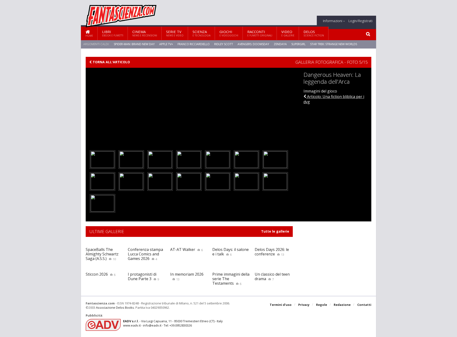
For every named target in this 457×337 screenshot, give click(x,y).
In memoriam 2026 (187, 276)
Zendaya (280, 44)
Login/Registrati (360, 21)
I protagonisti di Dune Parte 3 (143, 276)
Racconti (259, 33)
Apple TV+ (166, 44)
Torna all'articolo (111, 62)
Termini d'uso (281, 305)
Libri (112, 33)
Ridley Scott (223, 44)
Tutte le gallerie (275, 231)
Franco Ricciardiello (194, 44)
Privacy (303, 305)
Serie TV (175, 33)
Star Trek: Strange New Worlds (333, 44)
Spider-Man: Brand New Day (134, 44)
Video (287, 33)
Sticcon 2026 (100, 274)
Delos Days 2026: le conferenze (272, 252)
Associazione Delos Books (115, 307)
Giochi (228, 33)
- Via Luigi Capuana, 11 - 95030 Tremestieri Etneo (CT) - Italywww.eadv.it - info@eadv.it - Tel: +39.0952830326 (173, 323)
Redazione (342, 305)
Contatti (364, 305)
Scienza (201, 33)
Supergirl (298, 44)
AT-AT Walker (186, 249)
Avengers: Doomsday (253, 44)
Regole (321, 305)
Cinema (144, 33)
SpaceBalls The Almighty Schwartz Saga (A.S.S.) (102, 254)
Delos (313, 33)
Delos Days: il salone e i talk (230, 252)
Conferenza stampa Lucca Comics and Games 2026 (145, 254)
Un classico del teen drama (272, 276)
